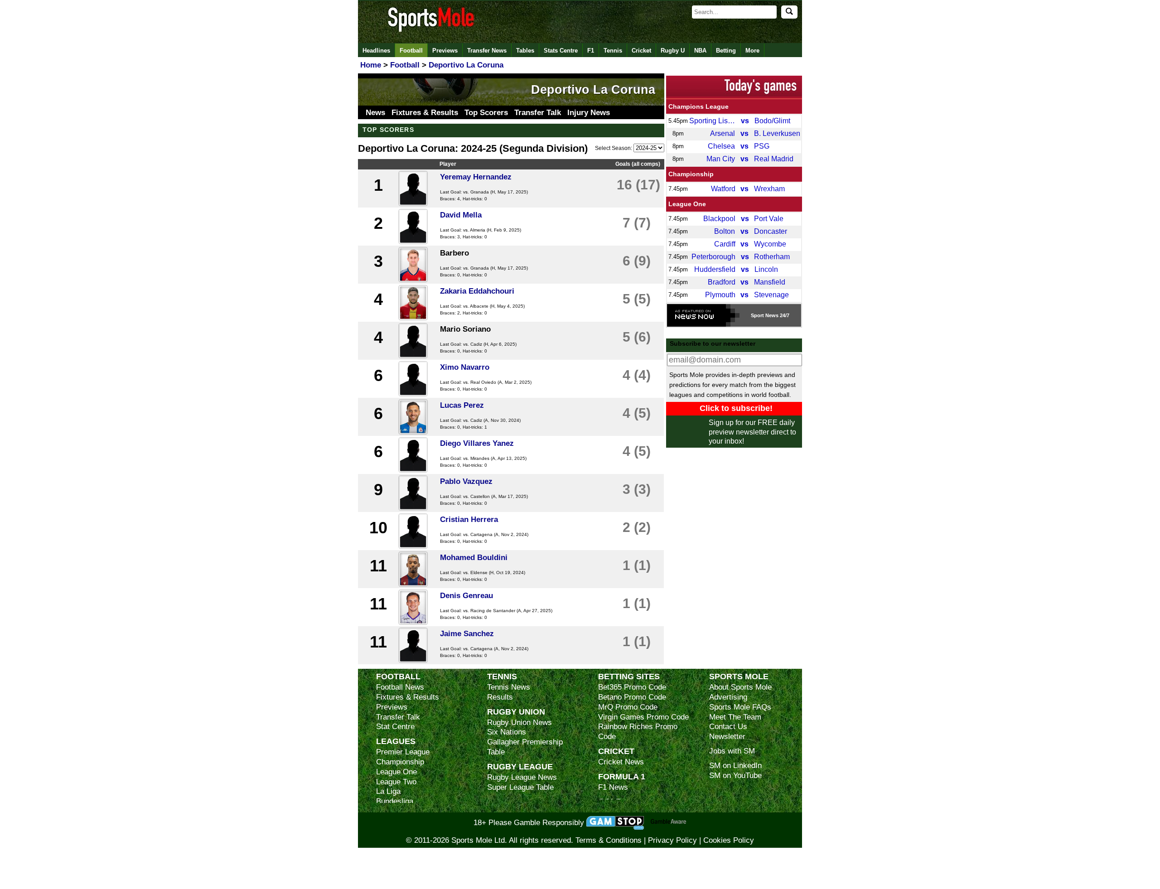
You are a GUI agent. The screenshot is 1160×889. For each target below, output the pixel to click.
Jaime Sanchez (467, 633)
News (375, 112)
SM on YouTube (735, 775)
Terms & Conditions (608, 840)
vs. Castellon (476, 496)
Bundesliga (394, 801)
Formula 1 (621, 776)
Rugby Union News (519, 722)
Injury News (588, 112)
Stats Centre (561, 50)
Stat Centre (395, 726)
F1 (590, 50)
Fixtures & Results (425, 112)
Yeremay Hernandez (476, 177)
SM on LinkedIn (735, 765)
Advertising (728, 697)
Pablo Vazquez (466, 481)
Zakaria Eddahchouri (477, 291)
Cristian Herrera (469, 519)
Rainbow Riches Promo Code (637, 731)
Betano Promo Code (632, 697)
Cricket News (621, 762)
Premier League (403, 752)
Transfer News (487, 50)
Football (411, 50)
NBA (700, 50)
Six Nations (506, 732)
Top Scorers (486, 112)
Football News (400, 687)
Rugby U (673, 50)
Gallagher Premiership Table (525, 747)
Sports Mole (738, 676)
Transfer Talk (537, 112)
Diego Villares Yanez (477, 443)
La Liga (388, 791)
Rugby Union (516, 711)
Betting (726, 50)
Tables (525, 50)
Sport (757, 315)
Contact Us (728, 726)
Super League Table (520, 787)
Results (500, 697)
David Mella (461, 215)
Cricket (641, 50)
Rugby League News (522, 777)
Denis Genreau (466, 595)
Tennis (613, 50)
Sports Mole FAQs (740, 707)
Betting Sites (629, 676)
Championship (691, 174)
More (752, 50)
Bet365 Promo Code (632, 687)
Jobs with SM (732, 751)
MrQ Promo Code (627, 707)
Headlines (376, 50)
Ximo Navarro (464, 367)
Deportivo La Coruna (593, 90)
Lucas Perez (462, 405)
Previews (445, 50)
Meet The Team (735, 717)
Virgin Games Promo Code (643, 717)
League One (687, 204)
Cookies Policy (728, 840)
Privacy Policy (672, 840)
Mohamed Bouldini (474, 557)
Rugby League (520, 766)
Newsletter (727, 736)
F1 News (613, 787)
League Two (396, 782)
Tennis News (508, 687)
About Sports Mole (740, 687)
